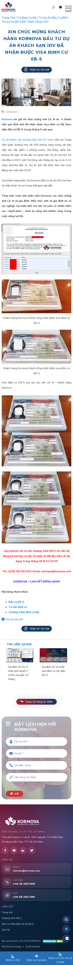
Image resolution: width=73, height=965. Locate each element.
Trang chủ (8, 18)
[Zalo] (66, 938)
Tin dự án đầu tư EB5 (52, 18)
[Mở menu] (68, 8)
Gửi (16, 793)
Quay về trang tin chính (38, 702)
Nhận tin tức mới (39, 70)
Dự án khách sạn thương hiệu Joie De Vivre (27, 140)
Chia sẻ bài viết (13, 619)
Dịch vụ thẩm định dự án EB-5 (18, 924)
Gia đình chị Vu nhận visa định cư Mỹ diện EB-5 (53, 671)
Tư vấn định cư (17, 607)
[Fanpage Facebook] (66, 929)
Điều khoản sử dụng (11, 946)
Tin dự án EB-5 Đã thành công (22, 22)
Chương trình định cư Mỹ (23, 612)
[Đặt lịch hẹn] (66, 919)
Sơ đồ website (33, 946)
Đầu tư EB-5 (16, 602)
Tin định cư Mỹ (26, 18)
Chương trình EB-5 (12, 918)
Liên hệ (5, 929)
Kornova (7, 119)
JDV (46, 22)
